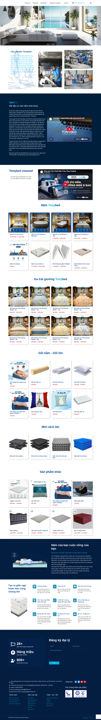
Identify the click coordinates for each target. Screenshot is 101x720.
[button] (90, 3)
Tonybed (16, 717)
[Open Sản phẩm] (47, 3)
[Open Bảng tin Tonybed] (61, 3)
